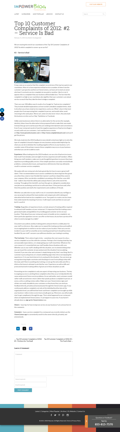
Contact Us (59, 14)
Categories (45, 411)
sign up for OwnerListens (34, 300)
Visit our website (95, 4)
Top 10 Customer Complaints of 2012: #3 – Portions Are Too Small (28, 340)
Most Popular (38, 14)
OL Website (72, 411)
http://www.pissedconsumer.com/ (28, 133)
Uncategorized (37, 38)
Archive (49, 14)
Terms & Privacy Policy (74, 421)
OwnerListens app (20, 314)
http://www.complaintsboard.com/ (54, 133)
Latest (16, 14)
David (30, 38)
